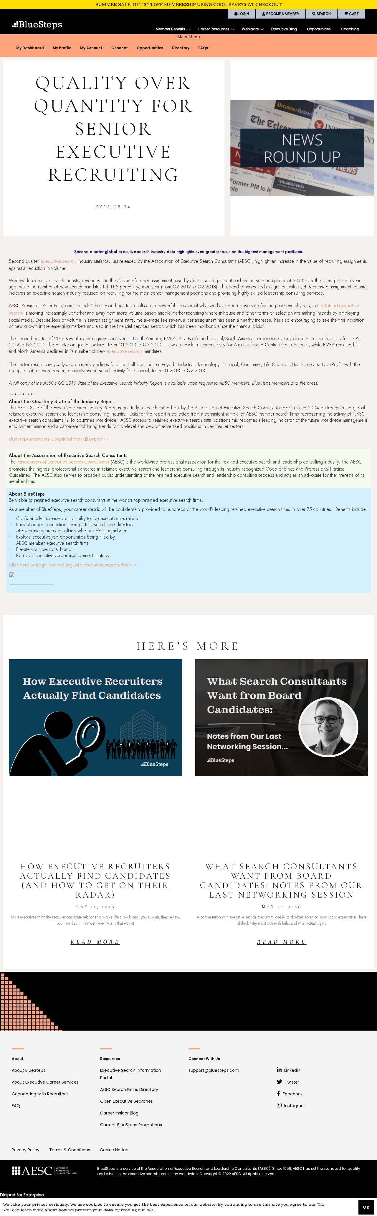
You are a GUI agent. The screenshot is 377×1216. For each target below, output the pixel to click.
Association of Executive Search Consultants (63, 462)
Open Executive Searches (126, 1101)
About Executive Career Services (45, 1082)
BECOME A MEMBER (282, 13)
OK (366, 1207)
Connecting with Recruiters (40, 1094)
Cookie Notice (114, 1150)
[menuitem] (171, 29)
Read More (95, 942)
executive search (58, 261)
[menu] (257, 29)
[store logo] (37, 25)
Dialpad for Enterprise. (22, 1195)
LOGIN (243, 13)
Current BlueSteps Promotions (131, 1125)
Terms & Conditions (69, 1150)
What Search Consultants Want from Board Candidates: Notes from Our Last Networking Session (281, 880)
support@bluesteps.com (213, 1070)
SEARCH (323, 13)
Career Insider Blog (119, 1113)
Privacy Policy (25, 1150)
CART (353, 13)
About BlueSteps (28, 1070)
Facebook (292, 1094)
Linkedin (291, 1070)
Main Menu (188, 36)
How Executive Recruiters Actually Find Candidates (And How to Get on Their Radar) (95, 880)
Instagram (294, 1106)
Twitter (291, 1082)
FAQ (16, 1106)
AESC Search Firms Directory (129, 1089)
